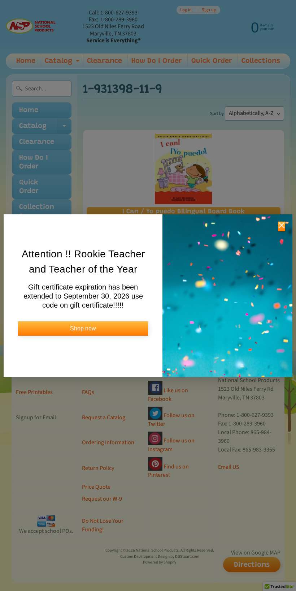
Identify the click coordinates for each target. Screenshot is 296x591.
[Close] (281, 226)
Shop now (83, 328)
